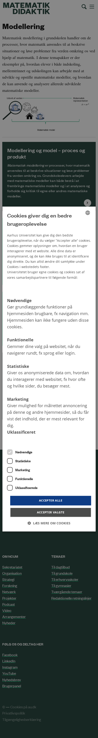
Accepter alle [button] (50, 500)
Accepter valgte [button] (50, 512)
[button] (49, 523)
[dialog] (49, 369)
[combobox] (87, 212)
